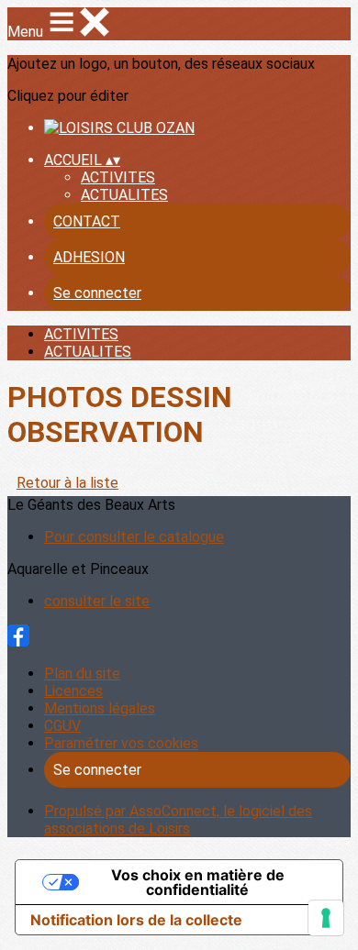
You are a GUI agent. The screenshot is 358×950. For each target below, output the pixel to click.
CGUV (62, 726)
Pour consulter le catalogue (134, 537)
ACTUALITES (124, 195)
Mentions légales (99, 708)
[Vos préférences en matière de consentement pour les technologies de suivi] (325, 917)
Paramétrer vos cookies (121, 743)
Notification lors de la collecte (136, 920)
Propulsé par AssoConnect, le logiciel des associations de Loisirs (178, 819)
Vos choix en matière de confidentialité (198, 882)
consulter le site (97, 601)
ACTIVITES (118, 177)
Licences (73, 691)
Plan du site (82, 673)
